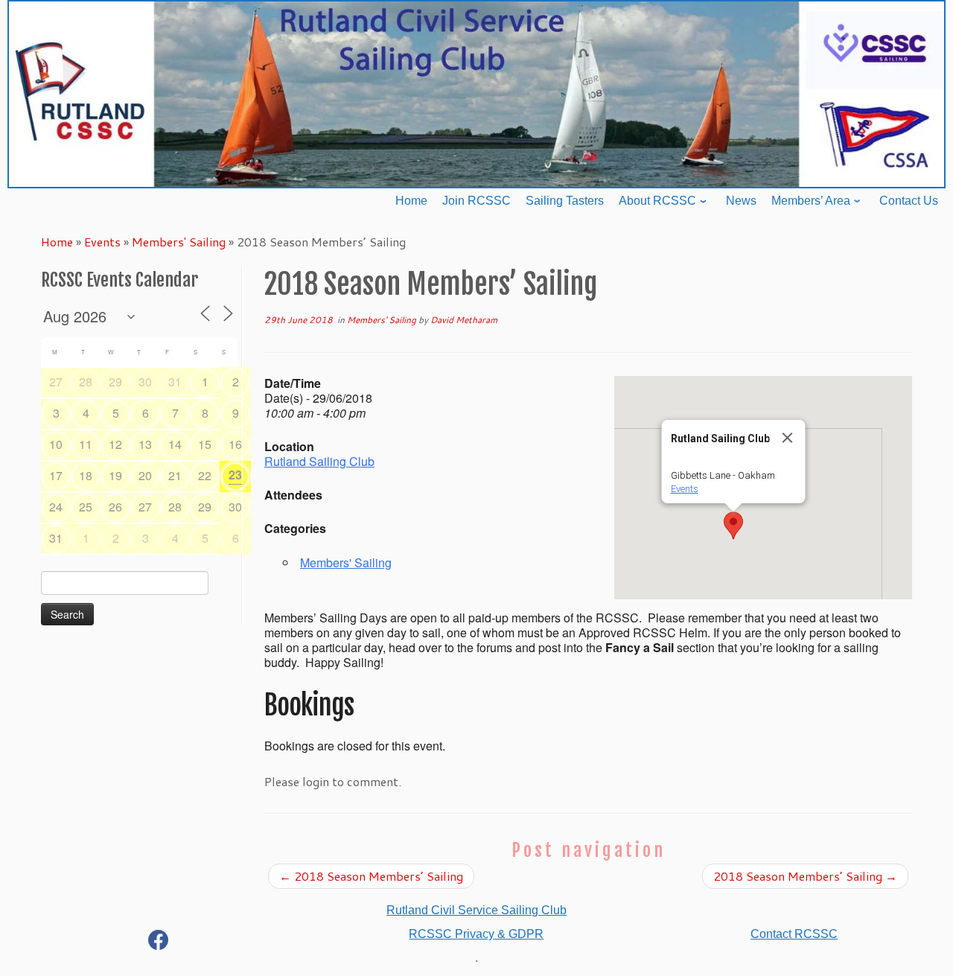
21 (175, 475)
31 (175, 381)
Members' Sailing (179, 241)
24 (56, 506)
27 (56, 381)
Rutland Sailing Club (319, 461)
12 (115, 444)
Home (57, 241)
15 (204, 444)
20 (145, 475)
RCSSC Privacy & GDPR (476, 934)
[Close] (788, 438)
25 (85, 506)
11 (85, 444)
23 (235, 474)
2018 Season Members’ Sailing (371, 875)
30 (145, 381)
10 (56, 444)
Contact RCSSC (794, 934)
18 (85, 475)
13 (145, 444)
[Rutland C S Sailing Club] (158, 942)
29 (115, 381)
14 (175, 444)
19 (115, 475)
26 (115, 506)
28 (85, 381)
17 (56, 475)
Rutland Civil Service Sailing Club (476, 910)
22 (204, 475)
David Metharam (463, 319)
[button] (733, 525)
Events (102, 241)
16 (235, 444)
